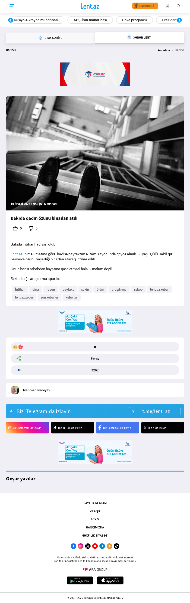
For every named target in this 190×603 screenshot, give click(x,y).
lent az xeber (24, 297)
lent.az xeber (159, 289)
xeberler (71, 297)
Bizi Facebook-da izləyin (117, 427)
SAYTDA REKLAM (95, 503)
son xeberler (49, 297)
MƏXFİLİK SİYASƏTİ (95, 535)
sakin (85, 289)
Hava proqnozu (134, 20)
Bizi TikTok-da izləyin (70, 427)
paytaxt (68, 289)
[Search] (178, 6)
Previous (10, 20)
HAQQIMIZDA (95, 527)
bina (35, 289)
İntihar (20, 289)
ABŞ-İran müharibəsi (90, 20)
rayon (51, 289)
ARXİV (95, 519)
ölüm (100, 289)
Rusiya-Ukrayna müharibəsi (36, 20)
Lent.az (16, 253)
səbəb (138, 289)
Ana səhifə (164, 50)
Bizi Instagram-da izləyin (27, 427)
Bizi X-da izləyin (157, 427)
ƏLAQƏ (95, 511)
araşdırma (119, 289)
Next (179, 20)
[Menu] (12, 6)
